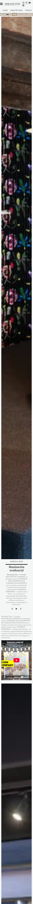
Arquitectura (16, 10)
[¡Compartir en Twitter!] (16, 609)
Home (5, 10)
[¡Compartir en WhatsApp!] (20, 609)
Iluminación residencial (16, 568)
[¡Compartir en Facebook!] (12, 609)
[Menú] (1, 4)
